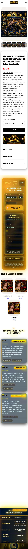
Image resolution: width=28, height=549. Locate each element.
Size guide (12, 119)
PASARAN (9, 194)
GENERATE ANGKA (13, 207)
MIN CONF (8, 200)
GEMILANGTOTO (8, 73)
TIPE (19, 194)
